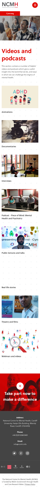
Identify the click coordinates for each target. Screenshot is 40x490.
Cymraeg (10, 13)
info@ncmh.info (20, 444)
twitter (14, 453)
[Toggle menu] (35, 5)
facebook (21, 453)
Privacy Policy (30, 484)
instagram (27, 453)
